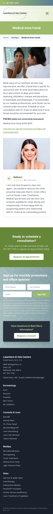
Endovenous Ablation (12, 485)
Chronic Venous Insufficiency (15, 492)
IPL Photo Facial (10, 424)
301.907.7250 (12, 3)
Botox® (6, 417)
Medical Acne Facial (11, 462)
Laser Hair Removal (11, 435)
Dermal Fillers (9, 420)
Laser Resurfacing (10, 431)
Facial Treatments (10, 458)
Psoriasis (7, 397)
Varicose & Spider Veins (13, 478)
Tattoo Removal (10, 438)
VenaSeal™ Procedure (12, 488)
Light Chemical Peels (11, 465)
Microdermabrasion (11, 451)
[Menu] (47, 13)
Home (6, 37)
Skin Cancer (8, 401)
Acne (5, 390)
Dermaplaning (9, 454)
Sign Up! (41, 294)
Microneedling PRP (11, 427)
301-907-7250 (9, 373)
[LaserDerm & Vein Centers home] (15, 13)
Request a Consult (26, 335)
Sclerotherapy (9, 481)
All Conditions (8, 404)
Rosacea (6, 393)
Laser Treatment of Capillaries (15, 496)
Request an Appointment (26, 256)
